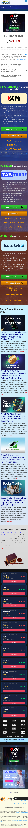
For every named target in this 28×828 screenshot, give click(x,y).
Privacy (12, 803)
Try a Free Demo (13, 136)
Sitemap (14, 805)
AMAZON (20, 10)
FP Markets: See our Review (14, 289)
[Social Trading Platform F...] (13, 496)
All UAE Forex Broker (14, 149)
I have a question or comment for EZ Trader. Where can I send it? (14, 76)
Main (7, 6)
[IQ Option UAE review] (23, 729)
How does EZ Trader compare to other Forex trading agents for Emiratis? (14, 65)
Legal (21, 803)
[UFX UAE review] (23, 725)
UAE (2, 6)
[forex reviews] (7, 800)
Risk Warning (17, 803)
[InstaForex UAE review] (5, 725)
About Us (3, 803)
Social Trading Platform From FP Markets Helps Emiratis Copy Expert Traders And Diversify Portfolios (14, 501)
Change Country (23, 800)
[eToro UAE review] (14, 729)
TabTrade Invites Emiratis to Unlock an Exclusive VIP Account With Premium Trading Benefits (13, 335)
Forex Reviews (20, 6)
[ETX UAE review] (5, 733)
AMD (2, 10)
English (13, 6)
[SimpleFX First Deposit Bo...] (13, 412)
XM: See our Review (14, 141)
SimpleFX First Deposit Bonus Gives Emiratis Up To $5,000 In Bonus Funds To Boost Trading (13, 417)
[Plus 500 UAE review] (5, 721)
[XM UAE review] (14, 721)
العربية (11, 792)
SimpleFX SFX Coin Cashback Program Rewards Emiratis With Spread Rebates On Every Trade (14, 374)
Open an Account (13, 129)
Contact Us (8, 803)
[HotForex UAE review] (5, 729)
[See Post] (22, 351)
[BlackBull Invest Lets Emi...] (13, 453)
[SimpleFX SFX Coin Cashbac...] (13, 369)
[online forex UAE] (5, 3)
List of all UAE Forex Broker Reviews (14, 736)
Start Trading (14, 581)
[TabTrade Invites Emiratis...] (13, 330)
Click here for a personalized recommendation (15, 740)
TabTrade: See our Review (14, 219)
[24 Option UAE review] (14, 733)
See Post (21, 825)
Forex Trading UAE (21, 59)
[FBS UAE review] (23, 721)
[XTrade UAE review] (14, 725)
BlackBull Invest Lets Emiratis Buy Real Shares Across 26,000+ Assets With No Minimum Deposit (13, 458)
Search (24, 803)
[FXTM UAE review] (23, 733)
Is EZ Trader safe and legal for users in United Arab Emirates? (14, 70)
